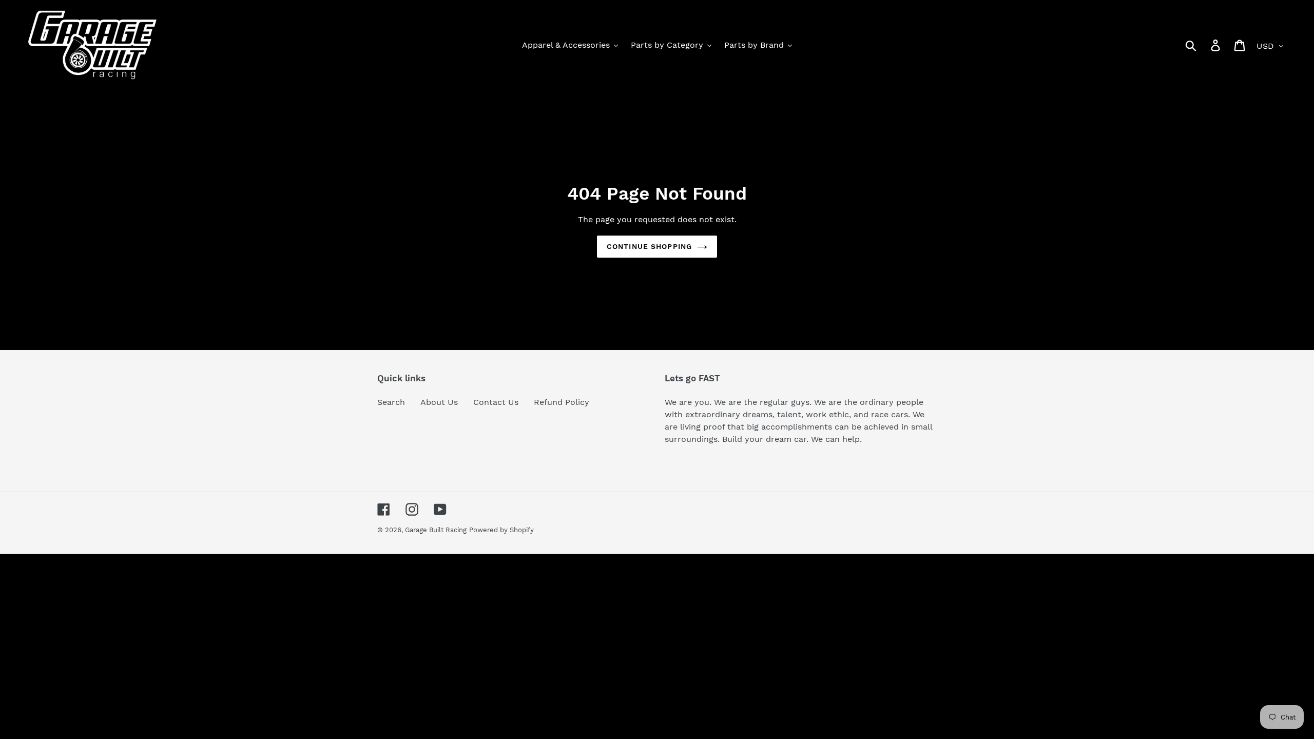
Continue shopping (649, 246)
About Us (439, 402)
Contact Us (495, 402)
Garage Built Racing (436, 530)
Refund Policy (561, 402)
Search (391, 402)
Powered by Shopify (501, 530)
